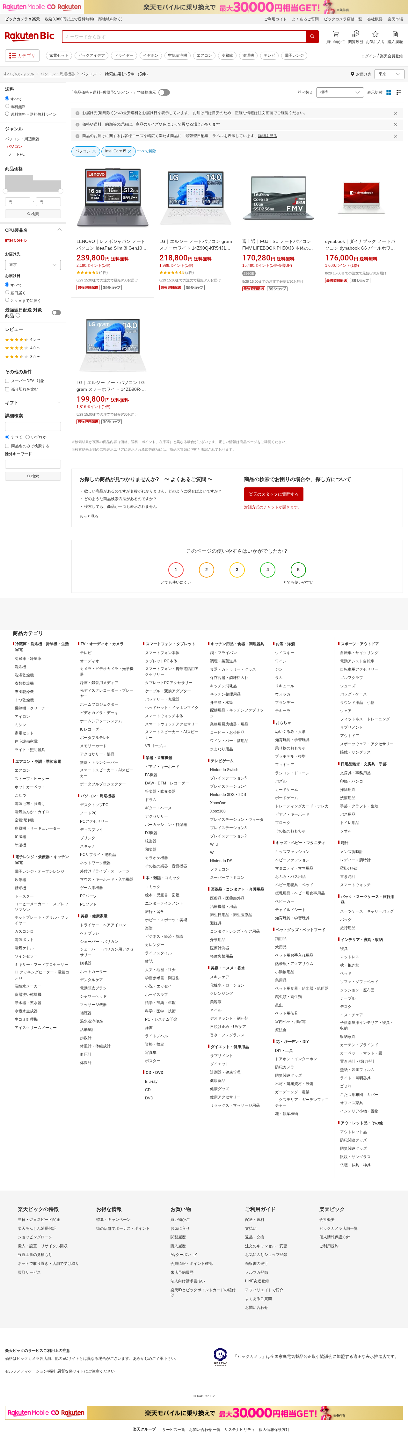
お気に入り (180, 1228)
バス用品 (347, 814)
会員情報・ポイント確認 (192, 1263)
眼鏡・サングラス (355, 752)
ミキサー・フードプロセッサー (41, 964)
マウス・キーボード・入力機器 (107, 879)
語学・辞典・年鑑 (160, 1003)
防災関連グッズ (288, 1075)
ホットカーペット (30, 787)
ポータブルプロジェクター (103, 784)
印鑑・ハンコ (351, 781)
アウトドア (349, 735)
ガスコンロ (24, 931)
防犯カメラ (284, 1067)
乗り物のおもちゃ (290, 748)
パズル (281, 781)
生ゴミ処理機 (26, 1019)
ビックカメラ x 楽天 (22, 19)
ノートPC (88, 813)
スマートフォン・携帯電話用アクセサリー (172, 672)
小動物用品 (284, 972)
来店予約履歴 (182, 1272)
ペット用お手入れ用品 (294, 955)
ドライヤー (124, 55)
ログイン (368, 56)
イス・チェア (351, 1015)
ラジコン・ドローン (292, 773)
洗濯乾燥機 (24, 675)
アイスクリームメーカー (36, 1027)
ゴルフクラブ (351, 677)
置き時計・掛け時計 (357, 1061)
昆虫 (279, 1005)
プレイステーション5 (228, 778)
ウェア (346, 711)
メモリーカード (93, 746)
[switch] (56, 312)
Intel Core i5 (16, 240)
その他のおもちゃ (290, 831)
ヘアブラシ (89, 933)
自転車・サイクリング (359, 653)
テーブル (347, 998)
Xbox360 (218, 811)
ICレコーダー (91, 729)
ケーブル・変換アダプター (168, 691)
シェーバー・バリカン (99, 941)
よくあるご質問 (305, 19)
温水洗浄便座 (91, 1021)
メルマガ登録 (256, 1272)
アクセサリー (156, 816)
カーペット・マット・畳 (361, 1053)
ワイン (281, 661)
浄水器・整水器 (28, 1003)
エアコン (204, 55)
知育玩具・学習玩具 (292, 740)
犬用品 (281, 947)
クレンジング (221, 993)
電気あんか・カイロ (32, 812)
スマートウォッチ (355, 885)
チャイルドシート (290, 909)
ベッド (346, 973)
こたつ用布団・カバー (359, 1094)
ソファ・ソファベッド (359, 982)
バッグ (346, 919)
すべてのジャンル (19, 74)
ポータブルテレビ (95, 737)
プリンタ (87, 838)
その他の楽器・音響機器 (166, 866)
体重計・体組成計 (95, 1046)
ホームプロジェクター (99, 704)
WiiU (214, 844)
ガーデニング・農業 (292, 1092)
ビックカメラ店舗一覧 (343, 19)
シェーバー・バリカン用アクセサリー (107, 952)
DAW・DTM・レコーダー (167, 783)
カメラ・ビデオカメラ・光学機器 (107, 672)
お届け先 (12, 254)
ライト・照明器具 (30, 749)
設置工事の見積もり (35, 1254)
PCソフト (88, 904)
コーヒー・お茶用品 (227, 732)
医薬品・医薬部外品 (227, 898)
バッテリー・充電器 (162, 699)
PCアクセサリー (94, 821)
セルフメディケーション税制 (30, 1371)
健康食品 (217, 1080)
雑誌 (149, 961)
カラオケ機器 (156, 858)
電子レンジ (294, 55)
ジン (279, 669)
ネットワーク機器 (95, 863)
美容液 (216, 1002)
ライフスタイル (158, 953)
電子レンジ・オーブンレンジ (39, 871)
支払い (251, 1228)
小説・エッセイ (158, 986)
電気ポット (24, 939)
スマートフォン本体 (162, 653)
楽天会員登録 (391, 56)
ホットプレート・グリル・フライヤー (41, 920)
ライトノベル (156, 1036)
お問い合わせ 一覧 (205, 1429)
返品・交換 (254, 1237)
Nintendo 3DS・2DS (228, 794)
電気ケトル (24, 948)
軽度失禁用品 (221, 956)
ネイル (216, 1010)
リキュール (284, 686)
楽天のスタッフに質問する (274, 494)
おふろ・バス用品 (290, 876)
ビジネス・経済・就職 (164, 936)
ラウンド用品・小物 (357, 702)
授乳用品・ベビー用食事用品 (300, 893)
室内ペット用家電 (290, 1021)
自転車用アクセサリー (359, 669)
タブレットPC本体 (161, 661)
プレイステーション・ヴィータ (237, 819)
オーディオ (89, 661)
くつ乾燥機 (24, 700)
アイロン (22, 716)
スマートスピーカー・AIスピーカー (106, 773)
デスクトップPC (94, 805)
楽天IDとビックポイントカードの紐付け (203, 1292)
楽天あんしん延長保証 (37, 1228)
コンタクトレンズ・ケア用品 (235, 931)
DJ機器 (151, 833)
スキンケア (219, 977)
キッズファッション (292, 851)
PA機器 (151, 775)
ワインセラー (26, 956)
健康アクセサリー (225, 1097)
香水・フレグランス (227, 1035)
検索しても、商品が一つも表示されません (120, 506)
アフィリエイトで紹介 (264, 1290)
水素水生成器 (26, 1011)
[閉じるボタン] (396, 113)
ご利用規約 (329, 1246)
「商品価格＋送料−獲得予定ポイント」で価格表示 (113, 92)
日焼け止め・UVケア (228, 1026)
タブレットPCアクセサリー (169, 683)
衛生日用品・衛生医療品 (231, 915)
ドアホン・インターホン (296, 1059)
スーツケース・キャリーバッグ (367, 911)
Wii (212, 852)
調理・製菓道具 (223, 661)
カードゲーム (286, 789)
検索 (35, 214)
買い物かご (180, 1219)
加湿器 (20, 836)
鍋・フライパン (223, 653)
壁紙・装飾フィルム (357, 1070)
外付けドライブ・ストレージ (105, 871)
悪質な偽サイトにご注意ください (86, 1371)
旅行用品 (347, 928)
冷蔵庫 (227, 55)
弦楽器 (151, 841)
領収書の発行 (256, 1263)
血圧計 (85, 1054)
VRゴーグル (155, 746)
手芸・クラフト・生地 (359, 806)
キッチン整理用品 (225, 694)
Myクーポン (181, 1254)
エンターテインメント (164, 903)
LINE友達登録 (257, 1281)
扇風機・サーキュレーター (38, 828)
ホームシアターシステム (101, 721)
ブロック (282, 822)
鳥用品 (281, 980)
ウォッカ (282, 694)
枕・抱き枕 (349, 965)
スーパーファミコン (227, 877)
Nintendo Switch (224, 770)
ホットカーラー (93, 971)
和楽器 (151, 849)
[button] (19, 183)
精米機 (20, 888)
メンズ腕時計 (351, 851)
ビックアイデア (91, 55)
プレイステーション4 (228, 786)
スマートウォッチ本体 (164, 716)
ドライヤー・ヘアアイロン (103, 925)
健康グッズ (219, 1089)
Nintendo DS (221, 861)
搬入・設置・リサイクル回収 (43, 1246)
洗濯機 (248, 55)
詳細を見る (267, 136)
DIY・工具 (284, 1050)
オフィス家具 (351, 1103)
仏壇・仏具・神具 (355, 1165)
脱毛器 (85, 963)
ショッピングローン (35, 1237)
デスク (346, 1006)
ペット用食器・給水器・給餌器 (302, 988)
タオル (346, 831)
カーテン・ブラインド (359, 1045)
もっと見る (88, 516)
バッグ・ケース (353, 694)
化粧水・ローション (227, 985)
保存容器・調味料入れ (229, 677)
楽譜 (149, 928)
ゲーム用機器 (91, 887)
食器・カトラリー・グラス (233, 669)
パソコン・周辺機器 (57, 74)
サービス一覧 (173, 1429)
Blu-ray (151, 1081)
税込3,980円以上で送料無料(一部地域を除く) (83, 19)
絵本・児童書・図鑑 (162, 895)
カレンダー (154, 945)
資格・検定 (154, 1044)
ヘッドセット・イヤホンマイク (172, 707)
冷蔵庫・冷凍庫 (28, 658)
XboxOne (218, 803)
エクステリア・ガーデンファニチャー (302, 1102)
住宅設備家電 (26, 741)
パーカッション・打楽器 (166, 824)
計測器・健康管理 (225, 1072)
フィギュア (284, 764)
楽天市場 (395, 19)
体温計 (85, 1062)
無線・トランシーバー (99, 762)
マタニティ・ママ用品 (294, 868)
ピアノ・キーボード (162, 766)
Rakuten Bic (29, 37)
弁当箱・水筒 (221, 702)
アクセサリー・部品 (97, 754)
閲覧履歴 (178, 1237)
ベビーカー (284, 901)
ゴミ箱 (346, 1086)
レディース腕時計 (355, 860)
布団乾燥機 (24, 691)
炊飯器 (20, 880)
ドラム (151, 800)
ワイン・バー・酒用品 (229, 741)
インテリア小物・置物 (359, 1111)
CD (148, 1090)
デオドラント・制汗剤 (229, 1018)
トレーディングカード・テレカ (302, 806)
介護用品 (217, 939)
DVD (149, 1098)
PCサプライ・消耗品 (98, 854)
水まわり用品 (221, 749)
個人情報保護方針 (334, 1237)
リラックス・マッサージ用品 (235, 1105)
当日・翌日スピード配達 (39, 1219)
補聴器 (85, 1013)
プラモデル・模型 (290, 756)
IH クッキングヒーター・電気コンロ (42, 975)
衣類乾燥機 (24, 683)
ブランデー (284, 702)
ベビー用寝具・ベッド (294, 885)
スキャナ (87, 846)
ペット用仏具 (286, 1013)
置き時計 (347, 876)
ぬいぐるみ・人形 (290, 731)
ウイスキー (284, 653)
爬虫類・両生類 (288, 997)
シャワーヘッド (93, 996)
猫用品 (281, 938)
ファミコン (219, 869)
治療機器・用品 (223, 906)
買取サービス (29, 1272)
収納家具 (347, 1036)
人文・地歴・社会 (160, 969)
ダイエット (219, 1064)
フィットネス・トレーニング (365, 719)
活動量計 (87, 1029)
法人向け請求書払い (188, 1281)
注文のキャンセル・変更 (266, 1246)
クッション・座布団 (357, 990)
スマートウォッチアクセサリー (172, 724)
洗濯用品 (347, 798)
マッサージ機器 (93, 1004)
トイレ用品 (349, 822)
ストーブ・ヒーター (32, 778)
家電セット (59, 55)
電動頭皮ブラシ (93, 988)
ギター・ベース (158, 808)
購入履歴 (178, 1246)
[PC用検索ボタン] (312, 36)
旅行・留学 (154, 911)
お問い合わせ (256, 1307)
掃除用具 (347, 789)
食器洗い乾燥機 (28, 994)
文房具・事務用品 (355, 773)
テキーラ (282, 711)
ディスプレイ (91, 829)
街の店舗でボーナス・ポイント (123, 1228)
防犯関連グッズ (353, 1140)
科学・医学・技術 (160, 1011)
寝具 (344, 948)
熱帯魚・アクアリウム (294, 963)
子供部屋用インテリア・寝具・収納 (367, 1025)
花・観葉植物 (286, 1113)
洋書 (149, 1027)
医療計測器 (219, 948)
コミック (152, 887)
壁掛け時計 (349, 868)
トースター (24, 896)
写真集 (151, 1052)
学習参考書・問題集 (162, 978)
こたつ (20, 795)
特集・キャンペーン (113, 1219)
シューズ (347, 686)
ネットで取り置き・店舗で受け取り (48, 1263)
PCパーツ (88, 896)
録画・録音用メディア (99, 683)
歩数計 (85, 1038)
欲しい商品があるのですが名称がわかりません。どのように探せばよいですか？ (153, 491)
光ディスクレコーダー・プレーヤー (107, 693)
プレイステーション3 (228, 828)
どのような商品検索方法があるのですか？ (120, 499)
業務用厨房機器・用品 (229, 724)
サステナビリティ (239, 1429)
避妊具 (216, 923)
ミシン (20, 725)
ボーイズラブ (156, 994)
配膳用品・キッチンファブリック (237, 713)
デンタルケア (91, 980)
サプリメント (221, 1055)
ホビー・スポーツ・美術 (166, 920)
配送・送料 (254, 1219)
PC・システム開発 (161, 1019)
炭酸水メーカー (28, 986)
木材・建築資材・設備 (294, 1084)
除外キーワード (18, 454)
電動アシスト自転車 (357, 661)
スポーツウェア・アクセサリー (367, 744)
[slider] (5, 191)
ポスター (152, 1061)
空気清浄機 (177, 55)
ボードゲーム (286, 798)
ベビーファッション (292, 860)
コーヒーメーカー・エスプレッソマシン (41, 907)
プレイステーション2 (228, 836)
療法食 (281, 1030)
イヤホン (150, 55)
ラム (279, 677)
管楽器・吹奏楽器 (160, 791)
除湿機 (20, 845)
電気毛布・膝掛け (30, 803)
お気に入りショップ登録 (266, 1254)
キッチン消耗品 (223, 686)
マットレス (349, 957)
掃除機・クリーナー (32, 708)
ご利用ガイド (275, 19)
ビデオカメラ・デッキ (99, 713)
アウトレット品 (353, 1132)
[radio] (7, 98)
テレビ (269, 55)
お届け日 (12, 276)
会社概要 (374, 19)
